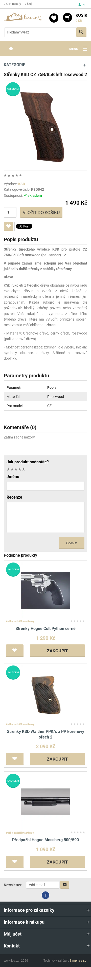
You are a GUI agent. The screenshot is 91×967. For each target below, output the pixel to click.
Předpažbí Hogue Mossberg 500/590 (45, 839)
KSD (21, 184)
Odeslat (71, 542)
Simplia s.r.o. (78, 960)
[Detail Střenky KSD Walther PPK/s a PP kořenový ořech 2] (45, 693)
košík (81, 18)
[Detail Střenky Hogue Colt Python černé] (45, 590)
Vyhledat (81, 32)
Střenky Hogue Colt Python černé (45, 628)
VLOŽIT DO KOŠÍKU (41, 212)
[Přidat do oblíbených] (8, 226)
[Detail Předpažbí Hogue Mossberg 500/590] (45, 801)
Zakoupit (57, 651)
